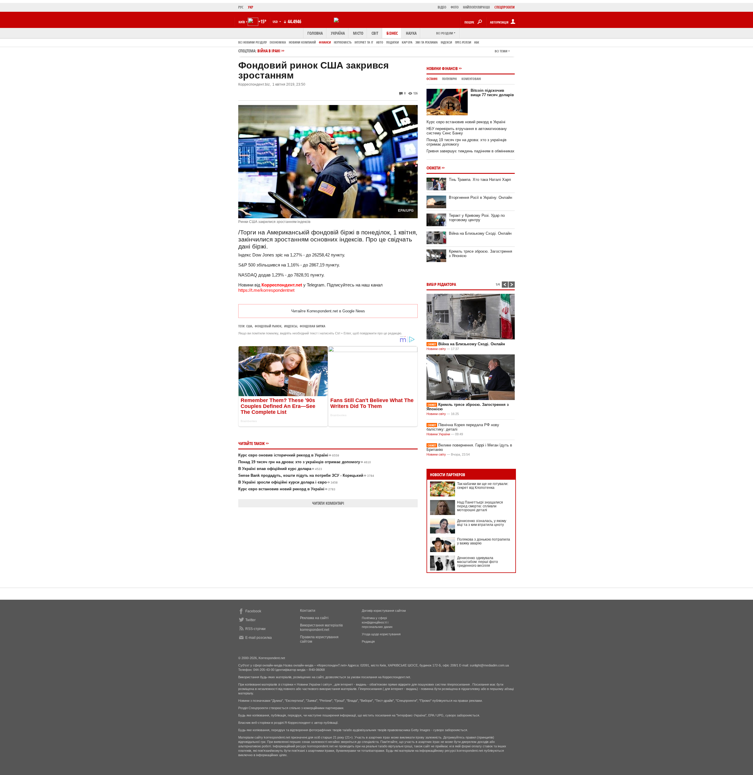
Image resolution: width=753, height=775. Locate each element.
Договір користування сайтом (384, 610)
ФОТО (455, 7)
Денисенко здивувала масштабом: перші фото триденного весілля (477, 562)
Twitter (250, 620)
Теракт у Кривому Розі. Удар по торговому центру (477, 217)
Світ (374, 33)
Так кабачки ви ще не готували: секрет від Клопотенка (482, 486)
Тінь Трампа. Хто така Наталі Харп (480, 179)
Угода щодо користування (381, 634)
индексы (290, 326)
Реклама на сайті (314, 618)
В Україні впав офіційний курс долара (280, 468)
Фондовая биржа (312, 326)
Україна (338, 33)
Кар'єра (407, 42)
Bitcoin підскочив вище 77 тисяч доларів (492, 92)
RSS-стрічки (255, 629)
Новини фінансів (442, 68)
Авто (379, 42)
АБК (476, 42)
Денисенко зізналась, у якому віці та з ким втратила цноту (481, 523)
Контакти (307, 611)
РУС (241, 7)
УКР (250, 7)
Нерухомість (342, 42)
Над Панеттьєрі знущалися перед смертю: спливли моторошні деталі (480, 506)
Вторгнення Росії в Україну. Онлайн (480, 197)
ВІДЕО (442, 7)
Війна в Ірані (268, 51)
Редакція (368, 641)
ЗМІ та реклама (426, 42)
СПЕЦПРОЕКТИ (504, 7)
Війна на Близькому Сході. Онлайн (480, 233)
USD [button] (276, 21)
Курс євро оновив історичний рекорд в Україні (288, 455)
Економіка (278, 42)
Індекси (446, 42)
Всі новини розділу (252, 42)
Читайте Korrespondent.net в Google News (328, 311)
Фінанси (325, 42)
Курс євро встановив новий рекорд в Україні (286, 489)
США (249, 326)
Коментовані (471, 78)
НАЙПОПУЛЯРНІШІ (476, 7)
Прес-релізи (463, 42)
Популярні (449, 78)
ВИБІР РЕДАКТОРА (441, 284)
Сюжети (434, 168)
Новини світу (436, 349)
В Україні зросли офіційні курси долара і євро (288, 482)
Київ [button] (242, 22)
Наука (411, 33)
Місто (358, 33)
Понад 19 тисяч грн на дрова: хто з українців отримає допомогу (304, 462)
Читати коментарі (328, 503)
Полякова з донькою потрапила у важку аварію (483, 541)
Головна (315, 33)
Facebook (253, 611)
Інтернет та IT (363, 42)
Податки (392, 42)
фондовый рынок (268, 326)
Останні (432, 78)
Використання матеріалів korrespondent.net (321, 627)
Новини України (438, 434)
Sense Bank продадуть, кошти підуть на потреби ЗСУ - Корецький (306, 475)
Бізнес (392, 33)
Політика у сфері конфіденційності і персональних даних (377, 622)
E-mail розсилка (258, 638)
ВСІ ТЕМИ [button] (501, 51)
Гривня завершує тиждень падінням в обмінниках (470, 151)
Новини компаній (302, 42)
